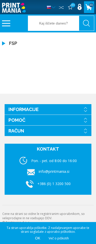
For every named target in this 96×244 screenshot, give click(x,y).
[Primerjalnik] (61, 7)
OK (37, 238)
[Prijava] (79, 7)
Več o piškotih (59, 238)
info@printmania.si (54, 171)
